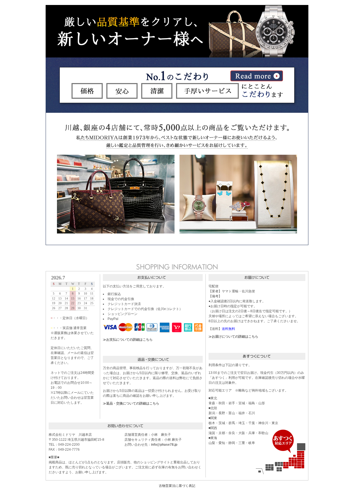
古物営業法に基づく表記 (177, 486)
